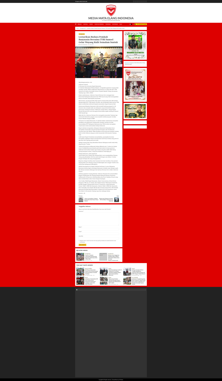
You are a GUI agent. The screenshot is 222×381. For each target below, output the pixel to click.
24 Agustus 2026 (112, 284)
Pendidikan (108, 24)
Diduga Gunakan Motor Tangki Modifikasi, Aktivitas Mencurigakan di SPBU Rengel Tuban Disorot (138, 271)
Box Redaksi (115, 24)
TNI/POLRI (136, 277)
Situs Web (81, 236)
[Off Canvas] (76, 24)
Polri (133, 277)
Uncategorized (81, 34)
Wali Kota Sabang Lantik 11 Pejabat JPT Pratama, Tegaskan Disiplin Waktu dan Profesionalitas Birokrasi (115, 272)
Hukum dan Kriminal (99, 24)
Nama (80, 227)
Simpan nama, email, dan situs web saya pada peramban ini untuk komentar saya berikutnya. (98, 241)
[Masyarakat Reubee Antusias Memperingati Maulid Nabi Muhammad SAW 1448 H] (104, 281)
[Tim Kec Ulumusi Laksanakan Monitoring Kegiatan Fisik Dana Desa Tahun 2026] (80, 257)
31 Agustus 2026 (89, 275)
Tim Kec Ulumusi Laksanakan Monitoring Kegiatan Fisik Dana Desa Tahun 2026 (91, 257)
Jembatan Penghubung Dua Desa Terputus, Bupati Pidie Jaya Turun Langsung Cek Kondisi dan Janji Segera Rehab (138, 281)
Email (80, 231)
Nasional (85, 24)
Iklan (121, 24)
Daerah (91, 24)
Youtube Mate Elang (141, 24)
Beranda (80, 24)
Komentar (81, 211)
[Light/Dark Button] (131, 24)
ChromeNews (114, 379)
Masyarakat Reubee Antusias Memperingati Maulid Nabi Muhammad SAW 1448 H (115, 280)
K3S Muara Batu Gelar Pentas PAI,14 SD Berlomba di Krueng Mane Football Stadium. (91, 271)
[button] (133, 24)
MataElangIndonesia (83, 44)
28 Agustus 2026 (136, 275)
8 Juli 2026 (88, 260)
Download (127, 62)
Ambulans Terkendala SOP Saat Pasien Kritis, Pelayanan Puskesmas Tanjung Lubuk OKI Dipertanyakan (91, 281)
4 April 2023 (91, 44)
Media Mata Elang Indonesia (111, 18)
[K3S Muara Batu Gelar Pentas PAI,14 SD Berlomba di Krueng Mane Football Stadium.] (80, 272)
